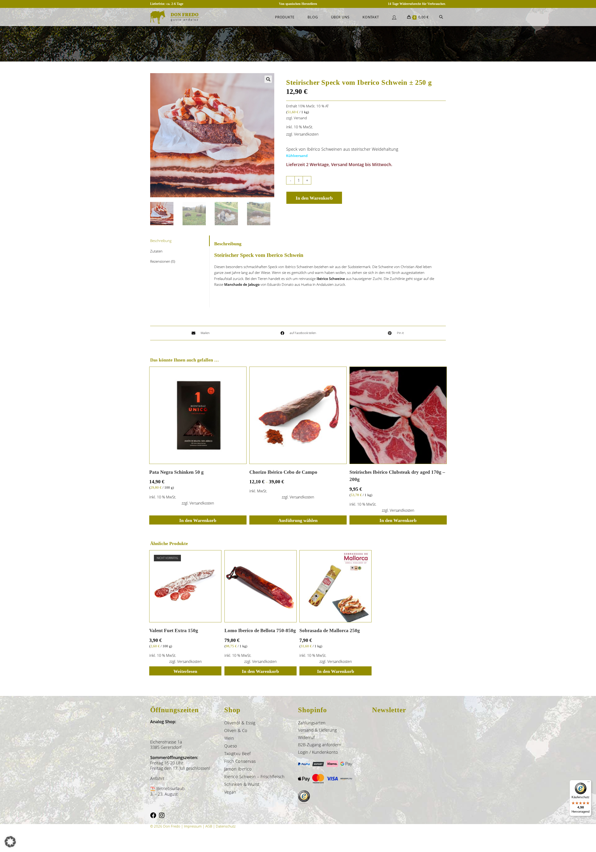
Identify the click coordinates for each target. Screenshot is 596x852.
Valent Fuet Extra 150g (173, 630)
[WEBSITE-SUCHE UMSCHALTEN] (441, 17)
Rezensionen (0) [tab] (162, 261)
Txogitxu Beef (237, 753)
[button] (268, 79)
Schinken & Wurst (242, 784)
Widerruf (306, 737)
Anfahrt (157, 778)
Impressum (193, 826)
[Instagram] (161, 815)
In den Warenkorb (314, 198)
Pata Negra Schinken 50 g (176, 472)
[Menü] (588, 783)
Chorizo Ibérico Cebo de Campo (283, 472)
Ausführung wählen (298, 520)
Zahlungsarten (311, 723)
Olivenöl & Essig (239, 723)
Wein (229, 738)
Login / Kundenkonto (318, 752)
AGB (208, 826)
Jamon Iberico (238, 769)
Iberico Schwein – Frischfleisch (254, 776)
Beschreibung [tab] (161, 240)
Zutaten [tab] (156, 251)
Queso (230, 746)
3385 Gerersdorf (165, 747)
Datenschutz (226, 826)
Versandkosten (306, 134)
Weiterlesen (185, 671)
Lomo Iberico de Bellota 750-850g (260, 630)
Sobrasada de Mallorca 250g (329, 630)
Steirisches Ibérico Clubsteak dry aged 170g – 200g (397, 475)
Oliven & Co (235, 730)
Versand (300, 118)
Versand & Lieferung (317, 730)
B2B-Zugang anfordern (319, 744)
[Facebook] (153, 815)
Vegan (230, 792)
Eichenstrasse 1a (166, 742)
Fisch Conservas (240, 761)
